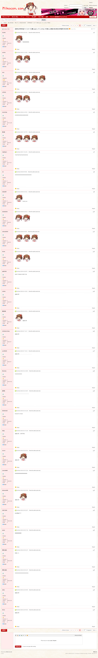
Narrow (90, 2)
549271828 (4, 510)
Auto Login (86, 5)
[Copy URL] (73, 29)
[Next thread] (94, 28)
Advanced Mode (78, 635)
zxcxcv (3, 450)
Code (25, 635)
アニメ (27, 16)
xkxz (3, 72)
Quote (23, 635)
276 (8, 84)
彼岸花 (3, 390)
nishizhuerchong (5, 331)
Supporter (5, 78)
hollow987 (4, 191)
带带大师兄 (4, 550)
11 (7, 104)
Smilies (27, 635)
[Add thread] (4, 25)
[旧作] (16, 29)
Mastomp (4, 371)
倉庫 (47, 16)
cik (3, 171)
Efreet (3, 609)
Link (21, 635)
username (65, 5)
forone (3, 251)
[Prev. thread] (93, 28)
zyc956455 (4, 351)
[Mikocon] (19, 14)
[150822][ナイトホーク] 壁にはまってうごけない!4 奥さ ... (39, 22)
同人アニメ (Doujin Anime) (20, 22)
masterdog (4, 112)
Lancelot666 (5, 470)
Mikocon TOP (5, 16)
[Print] (91, 28)
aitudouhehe (5, 211)
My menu (93, 16)
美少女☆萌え (15, 16)
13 (7, 64)
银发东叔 (4, 311)
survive (4, 52)
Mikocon (1, 23)
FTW (8, 29)
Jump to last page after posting (29, 646)
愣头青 (3, 132)
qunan (3, 530)
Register (91, 7)
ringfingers (4, 152)
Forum (5, 22)
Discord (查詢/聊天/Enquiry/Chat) (58, 16)
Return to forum (66, 25)
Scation (4, 32)
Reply (18, 49)
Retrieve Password (93, 5)
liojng (3, 430)
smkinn (3, 291)
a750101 (4, 92)
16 (7, 144)
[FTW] (3, 29)
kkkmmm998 (5, 490)
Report (93, 49)
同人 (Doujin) (10, 22)
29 (7, 323)
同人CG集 (41, 16)
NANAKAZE (5, 410)
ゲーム (22, 16)
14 (7, 164)
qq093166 (4, 271)
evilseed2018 (5, 231)
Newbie (4, 38)
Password (66, 7)
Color (17, 635)
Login (51, 640)
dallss (3, 589)
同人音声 (34, 16)
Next (94, 25)
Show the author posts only (34, 32)
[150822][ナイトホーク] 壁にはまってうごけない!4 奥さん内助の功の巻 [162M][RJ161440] (43, 29)
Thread (38, 19)
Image (19, 635)
